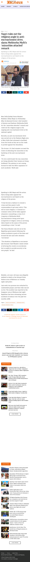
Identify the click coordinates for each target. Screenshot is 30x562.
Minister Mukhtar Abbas (7, 305)
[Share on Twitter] (9, 92)
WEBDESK (6, 61)
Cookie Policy (15, 553)
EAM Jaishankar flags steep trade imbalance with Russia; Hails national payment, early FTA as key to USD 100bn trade (19, 536)
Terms (8, 553)
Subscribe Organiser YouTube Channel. (15, 315)
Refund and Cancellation (6, 555)
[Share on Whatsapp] (15, 92)
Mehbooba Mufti (20, 302)
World (15, 7)
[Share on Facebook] (3, 92)
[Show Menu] (2, 2)
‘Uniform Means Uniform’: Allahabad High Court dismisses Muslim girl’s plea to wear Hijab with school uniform (19, 506)
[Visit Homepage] (15, 2)
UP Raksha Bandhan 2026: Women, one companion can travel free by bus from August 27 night (19, 499)
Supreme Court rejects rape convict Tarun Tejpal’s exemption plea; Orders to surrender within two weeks (19, 484)
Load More (15, 414)
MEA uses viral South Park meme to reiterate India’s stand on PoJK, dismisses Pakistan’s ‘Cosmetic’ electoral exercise (17, 408)
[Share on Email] (26, 92)
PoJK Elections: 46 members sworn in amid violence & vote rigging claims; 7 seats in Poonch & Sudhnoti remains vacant (19, 522)
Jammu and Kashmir (10, 302)
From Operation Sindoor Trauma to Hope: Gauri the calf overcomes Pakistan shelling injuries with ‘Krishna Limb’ (18, 400)
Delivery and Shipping (19, 555)
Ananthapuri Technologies (13, 559)
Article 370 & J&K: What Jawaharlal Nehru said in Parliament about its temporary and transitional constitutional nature (17, 386)
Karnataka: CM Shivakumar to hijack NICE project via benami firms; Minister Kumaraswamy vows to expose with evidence (19, 476)
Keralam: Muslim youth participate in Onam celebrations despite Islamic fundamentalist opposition (19, 469)
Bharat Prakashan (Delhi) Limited (8, 557)
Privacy (2, 553)
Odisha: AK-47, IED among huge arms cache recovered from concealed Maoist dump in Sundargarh (18, 514)
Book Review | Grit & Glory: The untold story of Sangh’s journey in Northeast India (18, 529)
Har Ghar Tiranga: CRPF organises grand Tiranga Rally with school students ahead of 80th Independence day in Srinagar (18, 378)
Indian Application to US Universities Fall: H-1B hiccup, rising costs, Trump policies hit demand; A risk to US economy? (19, 492)
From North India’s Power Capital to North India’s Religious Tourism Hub (17, 392)
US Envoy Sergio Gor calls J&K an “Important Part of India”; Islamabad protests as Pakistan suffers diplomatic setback (18, 370)
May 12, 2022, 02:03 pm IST (9, 63)
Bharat (9, 7)
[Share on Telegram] (20, 92)
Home (2, 7)
